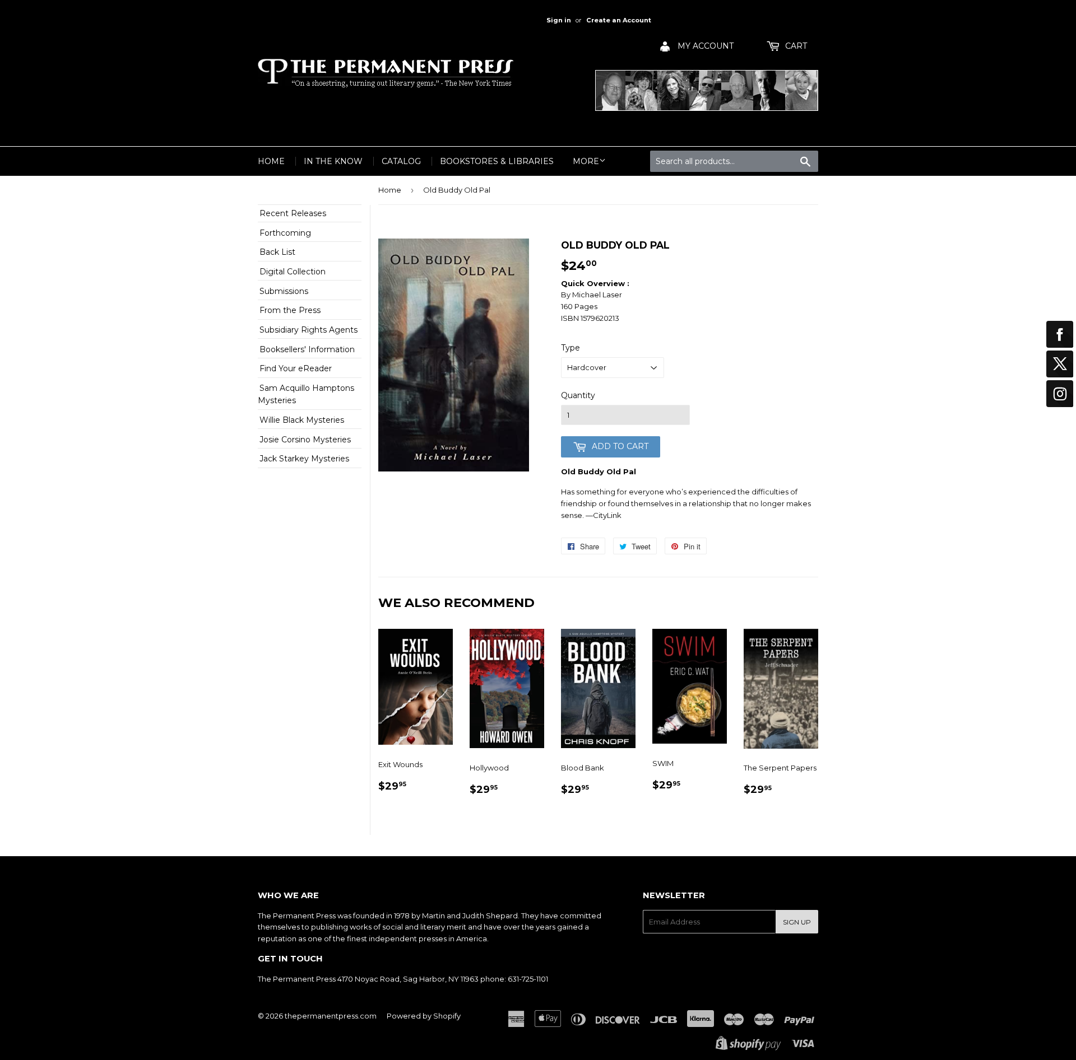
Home (271, 161)
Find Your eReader (295, 368)
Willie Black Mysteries (301, 420)
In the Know (333, 161)
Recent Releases (292, 213)
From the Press (290, 310)
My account (704, 46)
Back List (277, 252)
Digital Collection (292, 272)
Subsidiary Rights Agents (308, 330)
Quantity (578, 395)
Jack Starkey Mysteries (304, 459)
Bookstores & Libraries (497, 161)
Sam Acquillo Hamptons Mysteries (306, 394)
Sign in (558, 20)
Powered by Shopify (424, 1015)
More (586, 161)
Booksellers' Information (307, 349)
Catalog (401, 161)
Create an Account (618, 20)
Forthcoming (285, 233)
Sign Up (797, 922)
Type (570, 348)
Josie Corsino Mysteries (305, 440)
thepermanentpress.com (331, 1015)
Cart (795, 46)
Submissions (283, 291)
